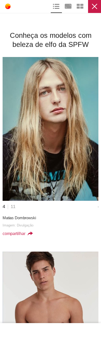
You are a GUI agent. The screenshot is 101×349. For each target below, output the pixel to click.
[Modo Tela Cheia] (69, 5)
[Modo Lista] (57, 5)
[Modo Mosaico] (80, 5)
